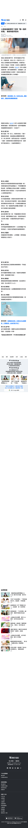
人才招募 (3, 800)
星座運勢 (12, 356)
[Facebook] (7, 768)
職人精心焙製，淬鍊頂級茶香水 (14, 364)
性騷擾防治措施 (4, 786)
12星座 (21, 356)
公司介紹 (3, 796)
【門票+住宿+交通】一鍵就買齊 (14, 373)
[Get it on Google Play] (18, 818)
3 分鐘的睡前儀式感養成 (14, 365)
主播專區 (3, 801)
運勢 (7, 356)
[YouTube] (18, 768)
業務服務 (3, 809)
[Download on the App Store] (9, 818)
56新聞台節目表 (4, 777)
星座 (3, 356)
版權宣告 (3, 789)
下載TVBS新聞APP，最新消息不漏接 (14, 386)
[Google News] (20, 768)
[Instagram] (15, 768)
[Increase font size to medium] (20, 20)
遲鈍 (26, 356)
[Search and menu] (25, 20)
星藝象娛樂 (3, 803)
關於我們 (3, 775)
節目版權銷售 (4, 805)
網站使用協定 (4, 787)
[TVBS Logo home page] (5, 20)
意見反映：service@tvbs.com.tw (14, 763)
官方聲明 (3, 811)
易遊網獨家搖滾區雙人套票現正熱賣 (14, 371)
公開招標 (3, 807)
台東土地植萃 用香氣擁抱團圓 (14, 362)
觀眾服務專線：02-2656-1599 (14, 764)
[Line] (10, 768)
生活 (5, 26)
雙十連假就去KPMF (14, 370)
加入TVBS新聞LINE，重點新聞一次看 (14, 388)
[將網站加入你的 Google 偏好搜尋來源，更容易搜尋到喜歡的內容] (14, 390)
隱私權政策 (3, 784)
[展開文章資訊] (25, 35)
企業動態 (3, 798)
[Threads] (12, 768)
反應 (17, 356)
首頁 (2, 26)
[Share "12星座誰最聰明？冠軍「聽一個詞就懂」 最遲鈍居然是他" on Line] (23, 20)
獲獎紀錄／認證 (4, 813)
